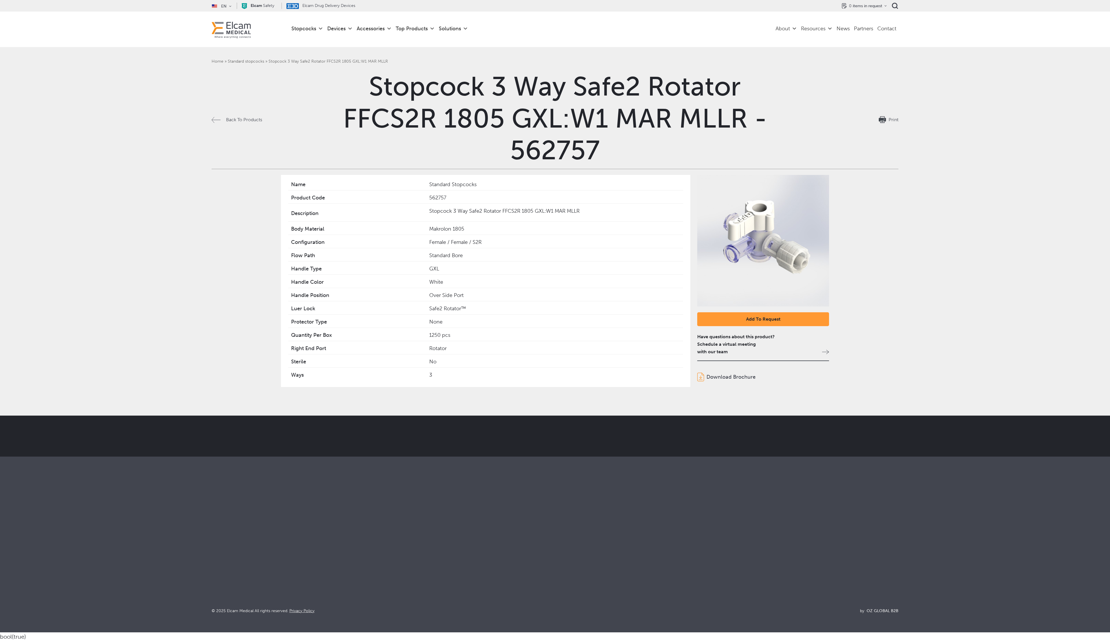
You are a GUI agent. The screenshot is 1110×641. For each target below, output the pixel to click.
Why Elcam (566, 549)
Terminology (740, 565)
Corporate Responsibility (580, 565)
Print (893, 119)
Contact (886, 28)
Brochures (737, 549)
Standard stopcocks (246, 61)
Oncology (393, 573)
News (843, 28)
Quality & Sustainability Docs (756, 557)
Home (217, 61)
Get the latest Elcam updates (421, 464)
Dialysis (391, 557)
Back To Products (244, 119)
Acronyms (737, 573)
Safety (262, 5)
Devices (336, 28)
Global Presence (572, 573)
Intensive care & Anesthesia (411, 549)
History (562, 596)
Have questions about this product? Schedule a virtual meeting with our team (736, 344)
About (783, 28)
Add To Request (763, 319)
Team (560, 581)
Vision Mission (570, 557)
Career (562, 588)
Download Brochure (731, 377)
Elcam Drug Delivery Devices (328, 5)
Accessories (371, 28)
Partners (863, 28)
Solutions (450, 28)
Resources (813, 28)
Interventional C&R (403, 565)
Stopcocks (303, 28)
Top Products (412, 28)
